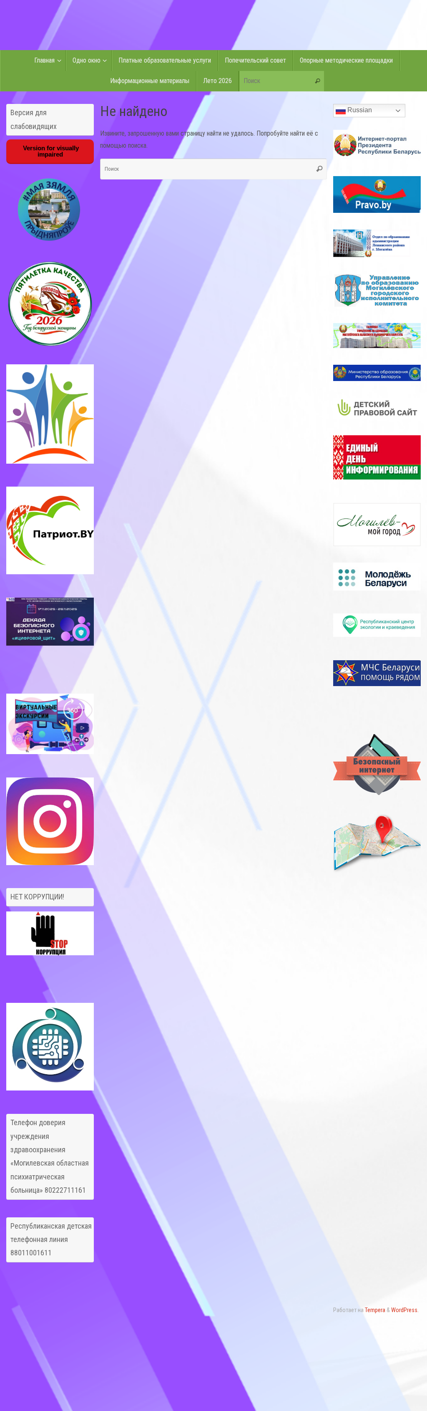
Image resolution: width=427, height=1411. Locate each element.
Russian (359, 110)
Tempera (375, 1310)
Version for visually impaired (50, 151)
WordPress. (405, 1310)
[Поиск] (317, 81)
